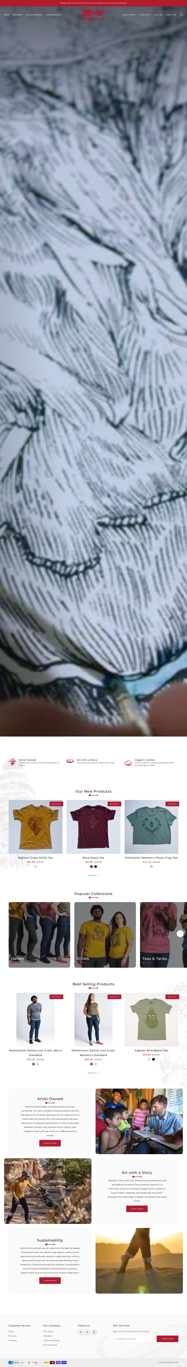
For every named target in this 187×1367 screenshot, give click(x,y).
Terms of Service (51, 1340)
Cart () (171, 15)
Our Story (129, 15)
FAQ (11, 1331)
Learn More (50, 1143)
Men (6, 15)
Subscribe (167, 1339)
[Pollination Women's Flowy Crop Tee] (151, 827)
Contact (145, 15)
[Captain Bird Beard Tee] (151, 1020)
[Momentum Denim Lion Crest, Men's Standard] (35, 1020)
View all (92, 875)
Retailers (47, 1336)
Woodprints (54, 15)
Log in (158, 15)
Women (17, 15)
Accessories (34, 15)
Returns (13, 1336)
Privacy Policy (50, 1345)
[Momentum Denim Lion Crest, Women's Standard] (93, 1020)
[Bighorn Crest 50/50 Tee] (35, 827)
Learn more (137, 1209)
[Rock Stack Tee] (93, 827)
